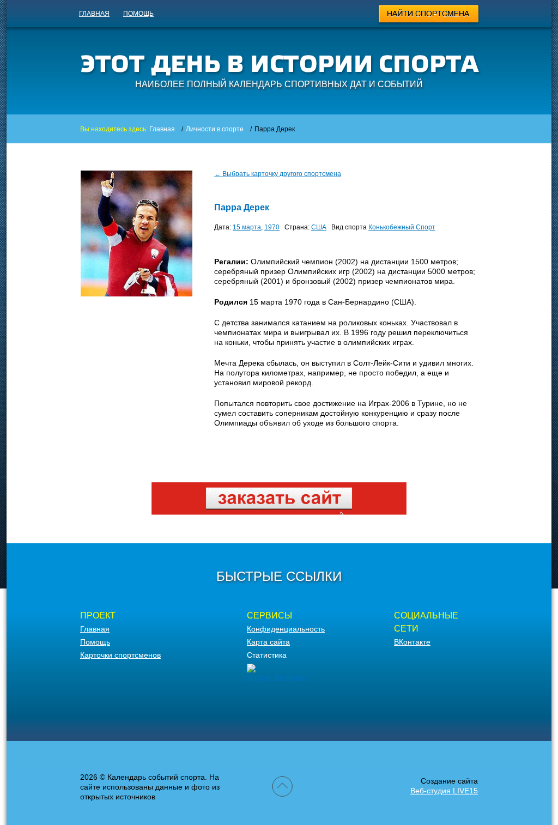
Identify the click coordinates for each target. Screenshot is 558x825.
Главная (94, 13)
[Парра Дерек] (136, 293)
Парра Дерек (241, 207)
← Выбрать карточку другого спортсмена (277, 174)
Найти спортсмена (429, 15)
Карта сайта (268, 642)
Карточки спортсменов (120, 655)
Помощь (138, 13)
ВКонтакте (412, 642)
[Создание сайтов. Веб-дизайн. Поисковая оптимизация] (279, 512)
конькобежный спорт (401, 227)
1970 (272, 227)
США (318, 227)
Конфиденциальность (286, 628)
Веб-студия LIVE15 (444, 790)
